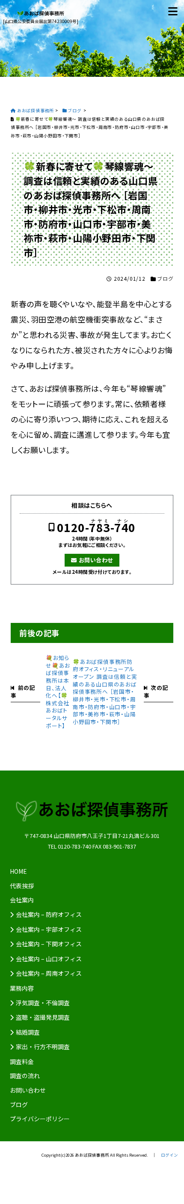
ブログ (165, 278)
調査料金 (22, 1061)
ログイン (169, 1155)
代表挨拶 (22, 885)
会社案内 (22, 900)
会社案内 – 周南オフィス (49, 973)
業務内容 (22, 988)
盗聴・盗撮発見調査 (43, 1017)
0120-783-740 (96, 527)
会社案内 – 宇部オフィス (49, 929)
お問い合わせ (96, 560)
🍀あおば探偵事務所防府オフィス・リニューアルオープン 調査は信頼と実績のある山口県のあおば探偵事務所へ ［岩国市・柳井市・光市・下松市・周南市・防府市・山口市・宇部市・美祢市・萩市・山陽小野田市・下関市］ (105, 691)
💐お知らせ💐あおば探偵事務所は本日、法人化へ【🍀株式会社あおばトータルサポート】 (58, 692)
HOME (18, 871)
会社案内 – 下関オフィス (49, 943)
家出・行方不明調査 (43, 1046)
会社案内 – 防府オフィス (49, 914)
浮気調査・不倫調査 (43, 1002)
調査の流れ (25, 1075)
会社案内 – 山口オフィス (49, 958)
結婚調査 (28, 1032)
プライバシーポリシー (40, 1118)
